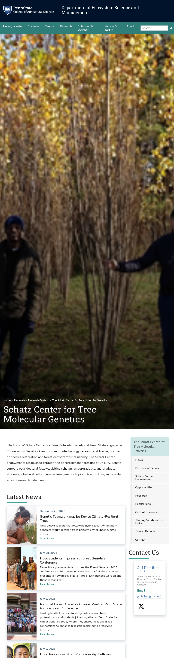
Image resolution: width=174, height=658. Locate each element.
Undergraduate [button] (12, 26)
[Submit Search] (171, 28)
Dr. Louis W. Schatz (147, 468)
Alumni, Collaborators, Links (149, 521)
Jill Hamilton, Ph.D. (148, 569)
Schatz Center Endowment (144, 477)
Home (7, 400)
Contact (140, 540)
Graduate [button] (33, 26)
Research (19, 400)
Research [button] (66, 26)
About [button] (130, 26)
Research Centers (38, 400)
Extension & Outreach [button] (85, 28)
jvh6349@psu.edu (150, 596)
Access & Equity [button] (111, 28)
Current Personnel (147, 512)
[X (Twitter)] (141, 607)
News (139, 460)
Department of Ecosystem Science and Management (100, 10)
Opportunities (144, 487)
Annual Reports (145, 531)
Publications (143, 504)
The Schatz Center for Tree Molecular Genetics (149, 446)
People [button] (49, 26)
